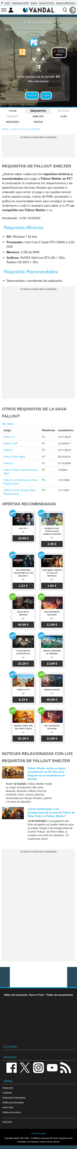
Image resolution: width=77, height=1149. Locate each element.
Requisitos (38, 110)
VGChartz (7, 1122)
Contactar (7, 1093)
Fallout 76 (9, 437)
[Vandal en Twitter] (25, 1067)
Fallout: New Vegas (14, 456)
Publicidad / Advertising (14, 1098)
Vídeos (38, 121)
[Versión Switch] (38, 68)
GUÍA (64, 116)
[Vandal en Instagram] (38, 1067)
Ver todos (8, 423)
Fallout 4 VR (10, 443)
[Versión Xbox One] (34, 59)
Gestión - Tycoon (61, 29)
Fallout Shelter (38, 22)
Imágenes (12, 121)
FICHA (12, 110)
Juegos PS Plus (46, 3)
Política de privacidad (13, 1102)
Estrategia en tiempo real (33, 29)
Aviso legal (8, 1107)
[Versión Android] (38, 50)
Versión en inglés (38, 1133)
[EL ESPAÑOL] (72, 10)
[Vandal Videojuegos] (38, 9)
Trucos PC (32, 96)
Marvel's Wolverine (65, 3)
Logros (46, 96)
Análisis (38, 116)
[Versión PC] (34, 42)
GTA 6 (7, 3)
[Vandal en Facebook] (11, 1067)
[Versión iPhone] (43, 42)
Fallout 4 (8, 450)
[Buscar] (65, 10)
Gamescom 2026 (20, 3)
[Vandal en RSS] (65, 1067)
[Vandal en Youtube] (52, 1067)
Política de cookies (12, 1112)
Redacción (8, 1088)
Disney (33, 3)
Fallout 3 (8, 463)
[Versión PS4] (43, 59)
